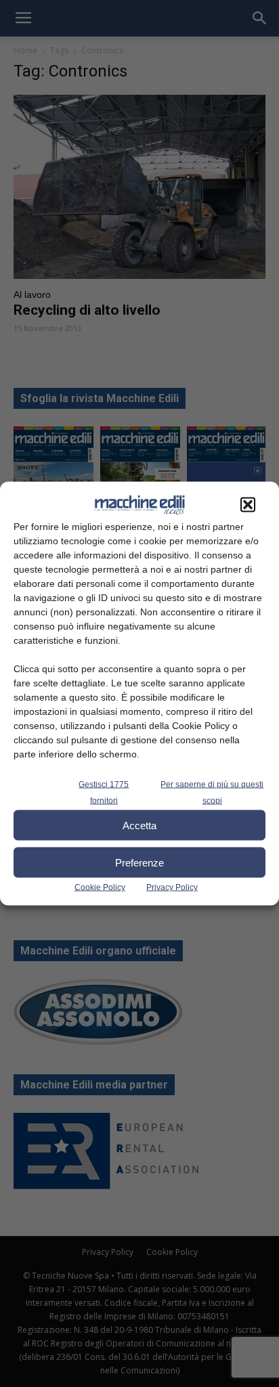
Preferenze (139, 862)
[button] (248, 505)
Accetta (139, 825)
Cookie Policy (99, 887)
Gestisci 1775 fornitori (104, 793)
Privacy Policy (172, 887)
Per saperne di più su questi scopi (211, 793)
